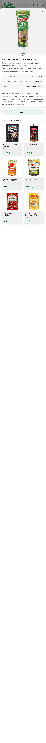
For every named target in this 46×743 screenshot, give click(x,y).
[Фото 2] (23, 55)
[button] (23, 112)
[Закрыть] (42, 12)
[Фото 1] (22, 55)
